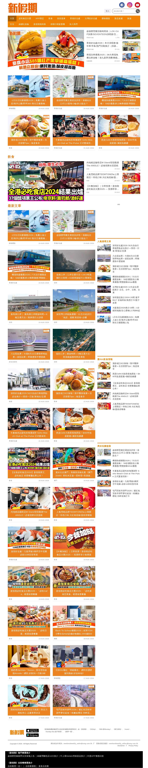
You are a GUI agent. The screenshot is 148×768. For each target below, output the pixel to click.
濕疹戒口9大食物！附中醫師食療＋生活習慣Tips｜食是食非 (126, 269)
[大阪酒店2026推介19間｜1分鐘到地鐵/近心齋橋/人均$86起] (104, 310)
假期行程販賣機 (57, 24)
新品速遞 (119, 18)
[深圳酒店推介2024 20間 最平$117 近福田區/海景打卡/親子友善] (104, 299)
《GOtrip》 (93, 729)
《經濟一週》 (68, 731)
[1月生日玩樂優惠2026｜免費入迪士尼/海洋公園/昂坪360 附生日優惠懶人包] (104, 319)
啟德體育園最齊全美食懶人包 (21, 756)
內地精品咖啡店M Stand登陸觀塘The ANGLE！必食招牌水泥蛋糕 (126, 396)
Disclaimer (121, 745)
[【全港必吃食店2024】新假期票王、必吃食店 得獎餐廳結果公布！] (104, 385)
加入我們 (73, 24)
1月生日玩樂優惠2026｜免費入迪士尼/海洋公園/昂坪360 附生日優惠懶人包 (126, 320)
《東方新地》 (117, 729)
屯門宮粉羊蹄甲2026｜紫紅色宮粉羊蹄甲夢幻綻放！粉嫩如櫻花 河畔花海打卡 (126, 493)
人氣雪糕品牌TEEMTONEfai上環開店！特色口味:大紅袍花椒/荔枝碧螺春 (126, 406)
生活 (12, 24)
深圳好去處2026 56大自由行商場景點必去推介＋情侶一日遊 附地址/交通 (126, 248)
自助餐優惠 (31, 766)
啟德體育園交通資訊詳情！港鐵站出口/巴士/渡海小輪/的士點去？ (126, 453)
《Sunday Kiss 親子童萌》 (54, 731)
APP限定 (40, 18)
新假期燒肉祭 (40, 24)
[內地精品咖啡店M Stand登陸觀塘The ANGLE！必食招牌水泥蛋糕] (104, 395)
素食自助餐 (44, 766)
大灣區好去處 (91, 18)
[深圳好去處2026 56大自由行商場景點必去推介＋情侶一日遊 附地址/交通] (104, 247)
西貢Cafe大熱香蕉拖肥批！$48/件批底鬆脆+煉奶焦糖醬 (126, 375)
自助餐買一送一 (15, 766)
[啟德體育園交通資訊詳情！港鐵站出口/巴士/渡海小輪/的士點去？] (104, 452)
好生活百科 (13, 362)
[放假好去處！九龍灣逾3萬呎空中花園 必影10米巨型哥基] (104, 483)
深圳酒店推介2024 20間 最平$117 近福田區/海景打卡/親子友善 (126, 300)
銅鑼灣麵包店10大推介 (47, 756)
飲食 (51, 18)
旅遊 (129, 18)
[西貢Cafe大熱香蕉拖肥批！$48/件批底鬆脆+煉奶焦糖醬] (104, 376)
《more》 (127, 729)
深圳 (10, 322)
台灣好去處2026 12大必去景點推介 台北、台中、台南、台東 (126, 290)
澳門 (55, 480)
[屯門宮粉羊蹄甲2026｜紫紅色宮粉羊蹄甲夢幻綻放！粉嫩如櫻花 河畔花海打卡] (104, 493)
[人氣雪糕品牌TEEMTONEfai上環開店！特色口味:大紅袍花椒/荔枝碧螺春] (104, 406)
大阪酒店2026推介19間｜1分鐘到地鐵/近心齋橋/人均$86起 (126, 309)
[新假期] (41, 7)
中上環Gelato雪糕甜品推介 (72, 756)
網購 (55, 638)
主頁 (12, 18)
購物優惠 (106, 18)
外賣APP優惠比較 (95, 756)
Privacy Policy (133, 745)
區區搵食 (61, 18)
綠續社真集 (24, 24)
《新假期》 (84, 729)
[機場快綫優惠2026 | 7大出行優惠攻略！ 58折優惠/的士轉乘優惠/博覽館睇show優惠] (104, 279)
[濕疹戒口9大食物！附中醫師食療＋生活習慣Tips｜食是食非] (104, 268)
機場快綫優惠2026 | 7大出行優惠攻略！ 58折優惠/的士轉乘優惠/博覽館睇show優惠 (126, 279)
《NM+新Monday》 (104, 729)
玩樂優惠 (89, 61)
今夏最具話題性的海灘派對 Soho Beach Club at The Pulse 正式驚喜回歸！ (126, 473)
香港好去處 (75, 18)
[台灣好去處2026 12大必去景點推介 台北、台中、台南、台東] (104, 289)
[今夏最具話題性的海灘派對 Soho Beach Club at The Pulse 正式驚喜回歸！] (104, 473)
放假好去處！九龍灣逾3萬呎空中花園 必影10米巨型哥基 (125, 482)
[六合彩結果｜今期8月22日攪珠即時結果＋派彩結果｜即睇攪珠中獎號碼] (104, 258)
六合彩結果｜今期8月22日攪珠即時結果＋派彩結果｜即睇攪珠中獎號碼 (126, 258)
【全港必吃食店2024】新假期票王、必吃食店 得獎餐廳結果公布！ (126, 386)
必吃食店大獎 (25, 18)
